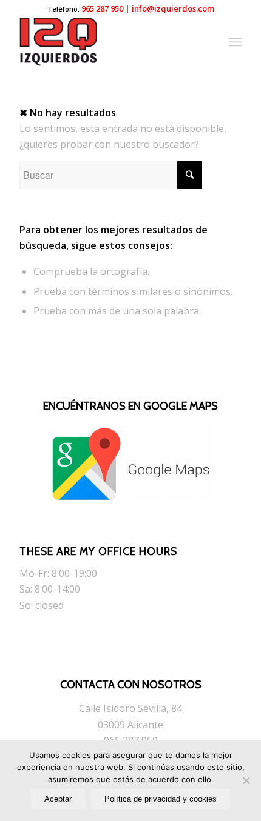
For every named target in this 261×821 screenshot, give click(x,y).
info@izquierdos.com (173, 8)
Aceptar (58, 798)
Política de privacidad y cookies (160, 798)
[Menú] (235, 41)
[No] (246, 780)
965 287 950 (102, 8)
